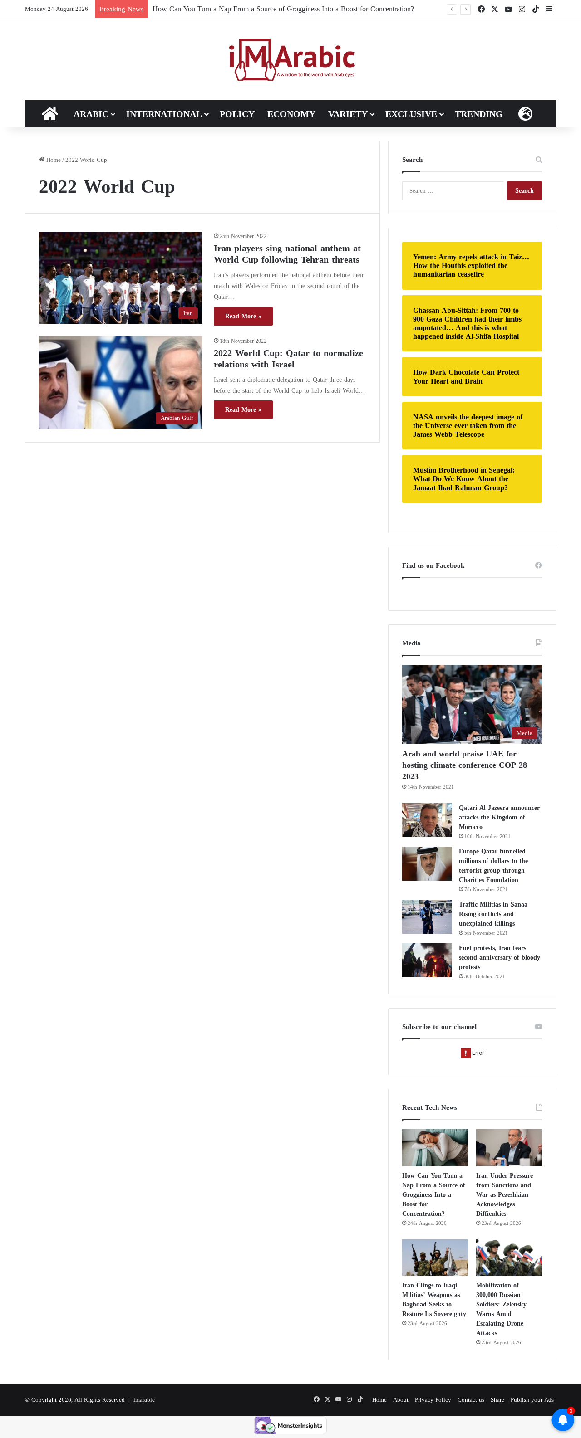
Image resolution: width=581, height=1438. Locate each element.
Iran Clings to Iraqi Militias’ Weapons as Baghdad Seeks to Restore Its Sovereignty (434, 1299)
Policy (237, 113)
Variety (348, 113)
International (164, 113)
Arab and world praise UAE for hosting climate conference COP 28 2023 (464, 765)
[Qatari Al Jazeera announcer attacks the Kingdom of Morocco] (427, 820)
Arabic (91, 113)
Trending (479, 113)
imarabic (144, 1399)
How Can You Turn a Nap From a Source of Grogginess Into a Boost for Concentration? (283, 9)
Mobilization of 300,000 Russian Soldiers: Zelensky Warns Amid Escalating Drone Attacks (501, 1309)
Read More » (243, 316)
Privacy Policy (433, 1399)
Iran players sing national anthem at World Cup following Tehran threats (287, 253)
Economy (291, 113)
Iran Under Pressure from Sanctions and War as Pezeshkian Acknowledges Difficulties (504, 1195)
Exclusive (411, 113)
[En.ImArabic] (291, 60)
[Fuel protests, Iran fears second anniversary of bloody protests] (427, 960)
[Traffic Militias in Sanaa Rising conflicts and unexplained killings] (427, 917)
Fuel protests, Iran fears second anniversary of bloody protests (499, 957)
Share (497, 1399)
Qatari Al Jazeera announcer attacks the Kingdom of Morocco (499, 817)
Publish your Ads (532, 1399)
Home (52, 160)
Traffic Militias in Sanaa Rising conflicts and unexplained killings (493, 914)
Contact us (471, 1399)
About (401, 1399)
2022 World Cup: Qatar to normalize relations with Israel (288, 358)
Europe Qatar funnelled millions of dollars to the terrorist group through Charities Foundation (493, 865)
